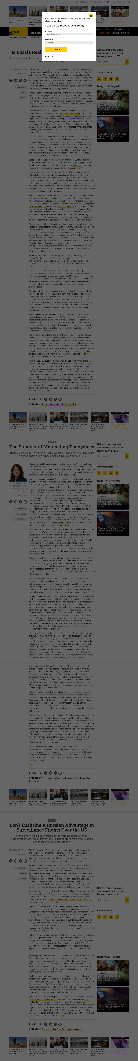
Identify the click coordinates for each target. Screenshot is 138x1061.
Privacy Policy (50, 56)
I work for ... (49, 39)
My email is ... (50, 31)
